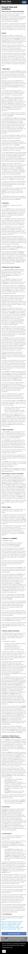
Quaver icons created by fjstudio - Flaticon (11, 923)
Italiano (22, 938)
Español (9, 938)
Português (7, 939)
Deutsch (2, 938)
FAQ (14, 941)
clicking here (13, 830)
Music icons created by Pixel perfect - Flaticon (12, 921)
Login (24, 2)
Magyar (18, 939)
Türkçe (11, 939)
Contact (18, 941)
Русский (19, 938)
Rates (10, 941)
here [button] (11, 947)
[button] (14, 933)
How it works (4, 941)
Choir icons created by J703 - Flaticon (10, 926)
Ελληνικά (3, 939)
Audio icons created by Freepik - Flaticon (11, 929)
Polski (16, 938)
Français (13, 938)
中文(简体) (14, 939)
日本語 (24, 939)
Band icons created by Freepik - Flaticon (11, 924)
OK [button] (4, 951)
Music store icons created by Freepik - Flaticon (12, 927)
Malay (21, 939)
